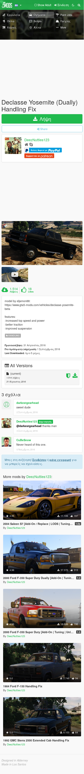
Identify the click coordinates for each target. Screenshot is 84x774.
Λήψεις (14, 291)
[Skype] (31, 144)
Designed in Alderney (15, 760)
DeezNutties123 (36, 139)
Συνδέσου (39, 460)
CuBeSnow (23, 440)
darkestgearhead (27, 403)
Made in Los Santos (14, 764)
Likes (31, 291)
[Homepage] (26, 144)
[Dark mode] (73, 5)
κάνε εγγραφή (60, 460)
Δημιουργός (45, 421)
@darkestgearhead (29, 426)
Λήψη (44, 118)
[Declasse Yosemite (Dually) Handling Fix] (42, 243)
